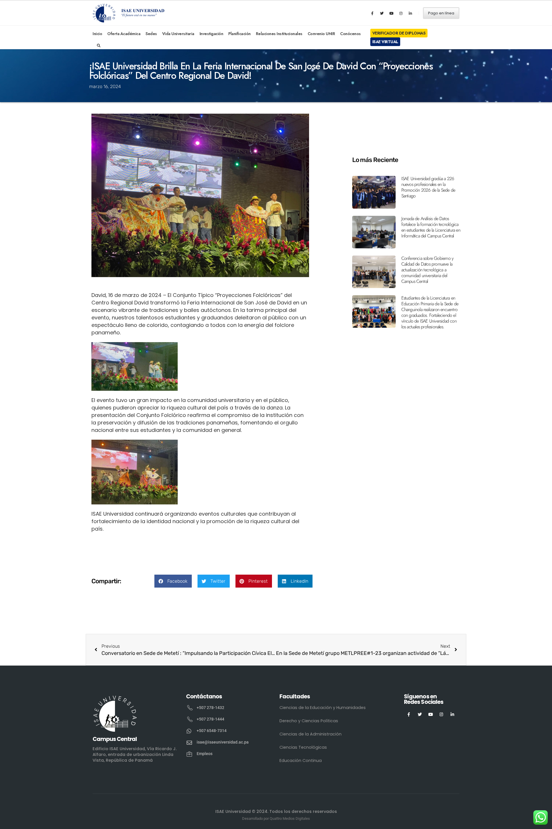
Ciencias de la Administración (310, 734)
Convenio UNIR (321, 34)
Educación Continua (300, 760)
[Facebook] (372, 13)
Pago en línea (441, 13)
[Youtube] (391, 13)
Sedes (151, 34)
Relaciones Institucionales (279, 34)
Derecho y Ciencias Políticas (308, 721)
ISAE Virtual (385, 42)
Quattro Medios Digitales (290, 818)
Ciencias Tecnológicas (303, 747)
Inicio (97, 34)
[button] (173, 581)
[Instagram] (401, 13)
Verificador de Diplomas (399, 33)
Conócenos (350, 34)
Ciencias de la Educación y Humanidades (322, 707)
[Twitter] (382, 13)
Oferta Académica (123, 34)
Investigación (211, 34)
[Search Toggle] (99, 45)
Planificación (239, 34)
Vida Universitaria (178, 34)
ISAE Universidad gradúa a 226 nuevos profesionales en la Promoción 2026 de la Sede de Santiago (428, 187)
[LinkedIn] (410, 13)
